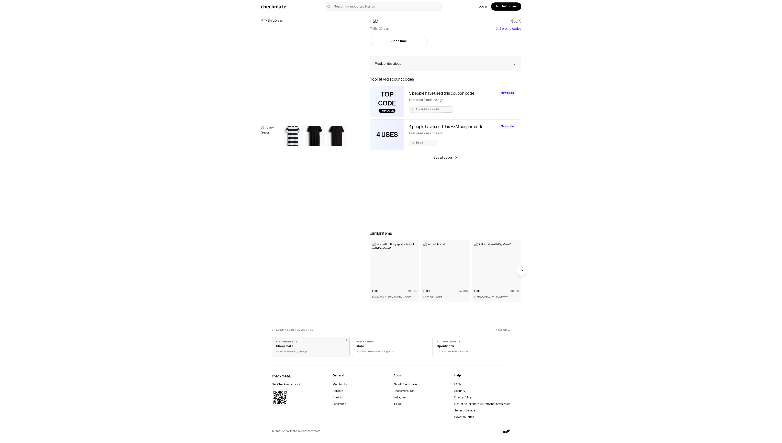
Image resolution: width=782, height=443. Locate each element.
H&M (375, 291)
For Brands (339, 404)
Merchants (340, 384)
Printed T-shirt (432, 297)
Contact (338, 397)
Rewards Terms (464, 417)
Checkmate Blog (403, 391)
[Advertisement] (445, 193)
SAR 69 (463, 291)
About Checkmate (405, 384)
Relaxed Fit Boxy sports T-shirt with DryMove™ (391, 297)
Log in (483, 6)
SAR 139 (514, 291)
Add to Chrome (506, 6)
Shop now (398, 41)
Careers (338, 391)
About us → (503, 330)
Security (459, 391)
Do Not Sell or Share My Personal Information (482, 404)
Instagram (399, 397)
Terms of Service (464, 410)
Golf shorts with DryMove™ (491, 297)
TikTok (397, 404)
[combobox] (383, 6)
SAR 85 (412, 291)
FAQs (457, 384)
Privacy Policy (462, 397)
